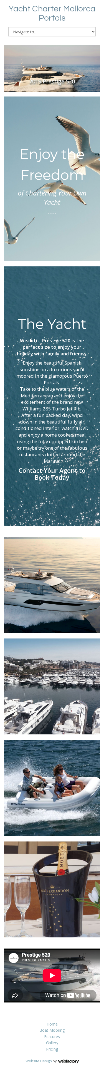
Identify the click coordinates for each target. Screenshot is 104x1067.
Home (52, 1024)
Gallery (52, 1042)
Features (52, 1036)
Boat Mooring (52, 1030)
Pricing (52, 1049)
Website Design (39, 1060)
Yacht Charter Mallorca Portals (52, 13)
